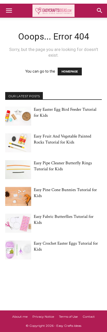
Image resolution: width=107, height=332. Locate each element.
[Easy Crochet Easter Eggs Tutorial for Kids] (18, 249)
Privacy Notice (43, 316)
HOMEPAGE (70, 71)
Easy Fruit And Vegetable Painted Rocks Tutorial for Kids (62, 139)
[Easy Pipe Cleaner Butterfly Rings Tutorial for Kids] (18, 169)
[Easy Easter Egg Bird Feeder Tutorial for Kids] (18, 116)
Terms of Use (68, 316)
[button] (9, 11)
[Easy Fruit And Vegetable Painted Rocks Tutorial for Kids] (18, 142)
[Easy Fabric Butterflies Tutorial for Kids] (18, 223)
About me (20, 316)
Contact (89, 316)
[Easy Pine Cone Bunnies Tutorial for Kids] (18, 196)
